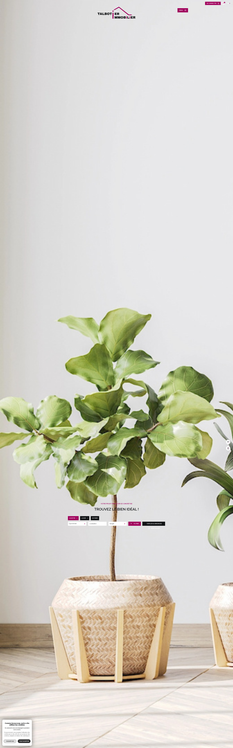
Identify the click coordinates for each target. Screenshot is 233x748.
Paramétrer (10, 741)
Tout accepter (24, 741)
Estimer (95, 518)
